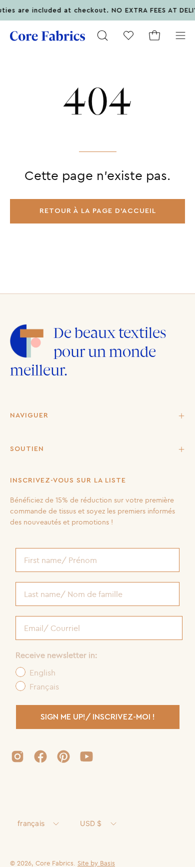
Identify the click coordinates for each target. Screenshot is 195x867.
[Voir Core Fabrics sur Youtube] (86, 756)
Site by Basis (96, 863)
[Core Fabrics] (47, 35)
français (31, 823)
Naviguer (29, 415)
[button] (102, 35)
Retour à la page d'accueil (98, 210)
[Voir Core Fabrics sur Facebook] (40, 756)
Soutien (27, 449)
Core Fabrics (55, 863)
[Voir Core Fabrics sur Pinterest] (63, 756)
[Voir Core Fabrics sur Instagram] (17, 756)
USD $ (91, 823)
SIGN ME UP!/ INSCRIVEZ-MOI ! (97, 717)
